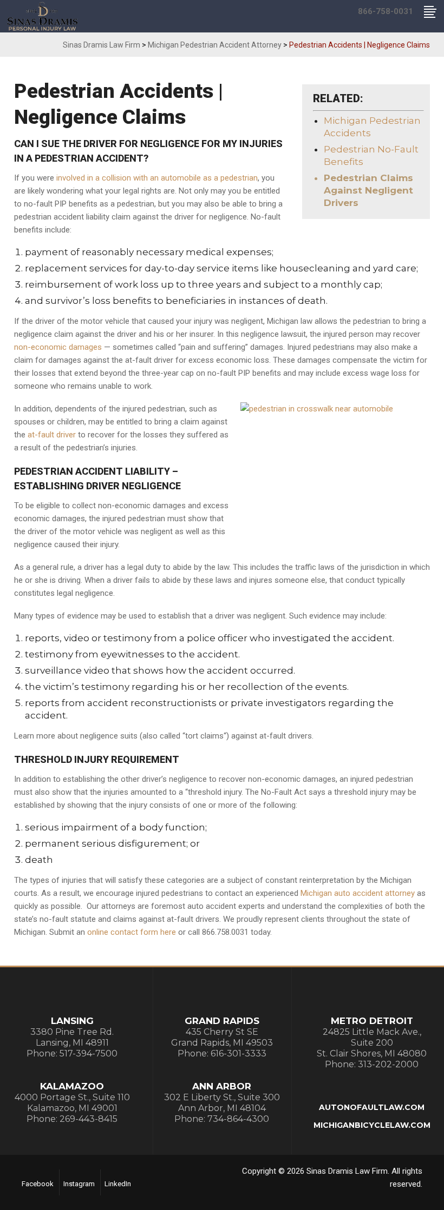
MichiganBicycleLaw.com (372, 1125)
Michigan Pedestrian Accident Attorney (215, 45)
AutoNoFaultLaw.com (372, 1107)
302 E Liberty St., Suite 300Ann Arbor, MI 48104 (222, 1102)
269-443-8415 (88, 1119)
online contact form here (131, 932)
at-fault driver (52, 435)
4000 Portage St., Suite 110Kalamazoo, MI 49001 (72, 1102)
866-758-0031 (385, 11)
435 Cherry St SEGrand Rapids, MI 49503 (222, 1037)
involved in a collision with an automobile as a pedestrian (157, 178)
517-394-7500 (88, 1053)
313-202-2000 (388, 1064)
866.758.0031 (225, 932)
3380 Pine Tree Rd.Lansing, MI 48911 (72, 1037)
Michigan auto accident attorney (358, 893)
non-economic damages (58, 347)
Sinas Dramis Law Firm (101, 45)
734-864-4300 (238, 1119)
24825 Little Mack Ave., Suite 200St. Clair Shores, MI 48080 (372, 1043)
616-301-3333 (238, 1053)
